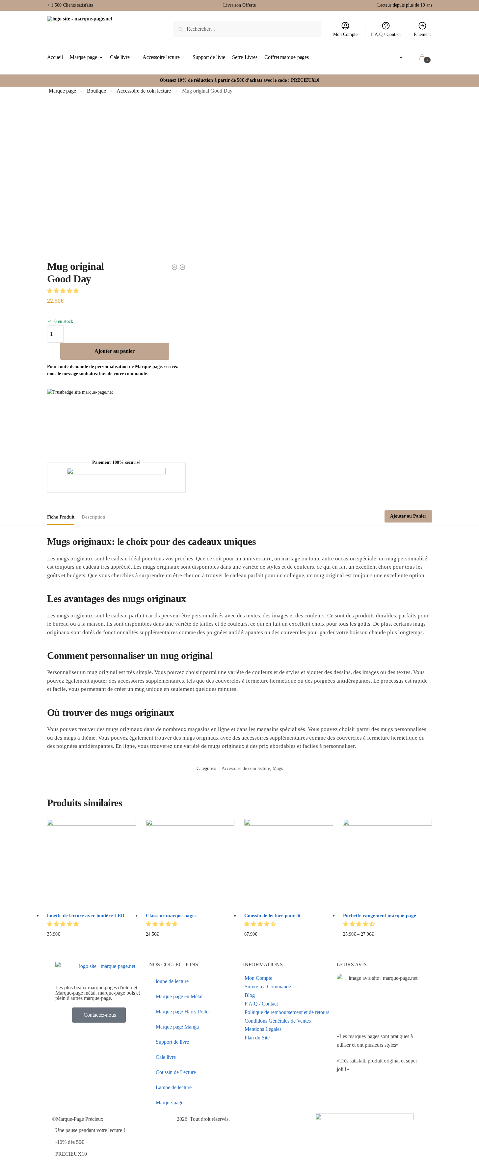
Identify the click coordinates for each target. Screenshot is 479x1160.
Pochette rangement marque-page (379, 915)
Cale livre (166, 1057)
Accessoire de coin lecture (144, 91)
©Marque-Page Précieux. (78, 1119)
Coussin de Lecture (176, 1072)
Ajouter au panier (114, 351)
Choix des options (91, 944)
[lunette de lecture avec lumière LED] (91, 863)
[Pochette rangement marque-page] (387, 863)
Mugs (278, 768)
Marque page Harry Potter (183, 1011)
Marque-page (169, 1102)
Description (93, 517)
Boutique (96, 91)
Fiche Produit (60, 517)
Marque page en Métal (179, 996)
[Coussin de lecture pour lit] (288, 863)
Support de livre (172, 1042)
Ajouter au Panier (408, 516)
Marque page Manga (177, 1027)
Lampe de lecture (174, 1087)
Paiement (422, 34)
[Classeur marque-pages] (190, 863)
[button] (63, 291)
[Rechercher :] (247, 29)
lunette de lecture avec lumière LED (85, 915)
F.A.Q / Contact (386, 34)
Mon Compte (345, 34)
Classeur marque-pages (171, 915)
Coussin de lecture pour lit (272, 915)
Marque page (62, 91)
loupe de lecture (172, 981)
